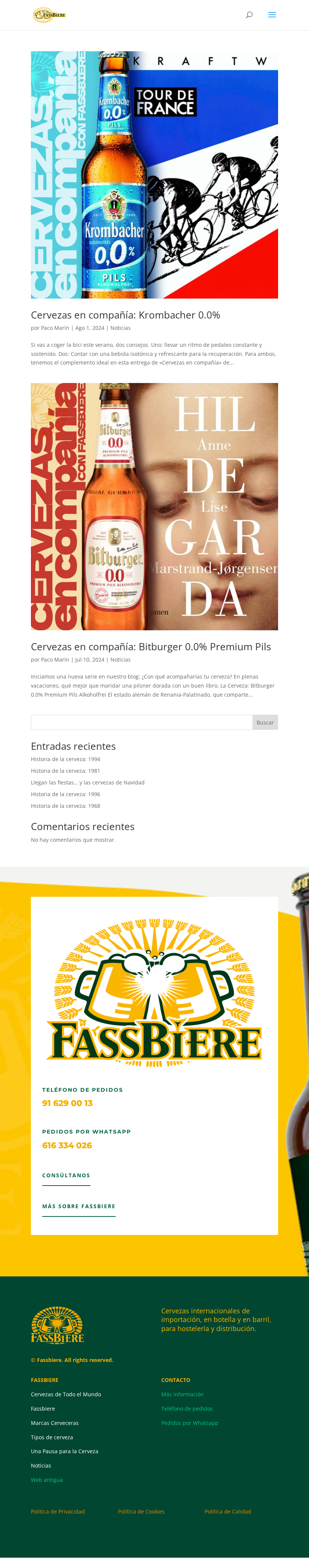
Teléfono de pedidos (187, 1408)
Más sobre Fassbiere (79, 1206)
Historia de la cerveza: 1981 (65, 770)
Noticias (120, 327)
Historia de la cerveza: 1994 (65, 759)
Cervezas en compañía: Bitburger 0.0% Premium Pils (151, 646)
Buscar (265, 722)
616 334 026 (67, 1145)
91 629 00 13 (67, 1103)
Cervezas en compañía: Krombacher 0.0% (125, 315)
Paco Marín (55, 327)
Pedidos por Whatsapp (190, 1422)
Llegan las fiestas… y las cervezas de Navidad (88, 782)
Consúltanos (66, 1175)
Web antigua (47, 1479)
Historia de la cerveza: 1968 (65, 805)
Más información (182, 1394)
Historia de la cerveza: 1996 (65, 794)
